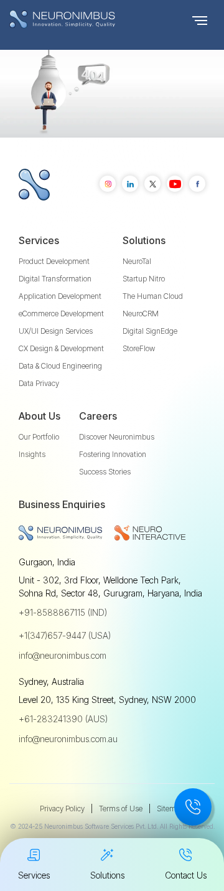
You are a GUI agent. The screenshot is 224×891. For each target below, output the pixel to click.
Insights (32, 454)
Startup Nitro (144, 278)
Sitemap (170, 808)
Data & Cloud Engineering (60, 365)
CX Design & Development (61, 348)
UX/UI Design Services (56, 331)
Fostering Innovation (112, 454)
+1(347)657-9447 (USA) (65, 635)
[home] (87, 19)
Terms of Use (120, 808)
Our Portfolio (39, 436)
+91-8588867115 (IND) (63, 612)
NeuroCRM (141, 313)
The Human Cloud (153, 296)
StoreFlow (139, 348)
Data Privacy (39, 383)
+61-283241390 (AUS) (63, 719)
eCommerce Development (61, 313)
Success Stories (105, 471)
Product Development (54, 261)
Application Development (60, 296)
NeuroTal (137, 261)
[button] (200, 19)
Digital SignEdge (150, 331)
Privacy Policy (62, 808)
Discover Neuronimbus (116, 436)
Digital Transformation (55, 278)
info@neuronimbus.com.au (68, 738)
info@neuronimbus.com (62, 655)
